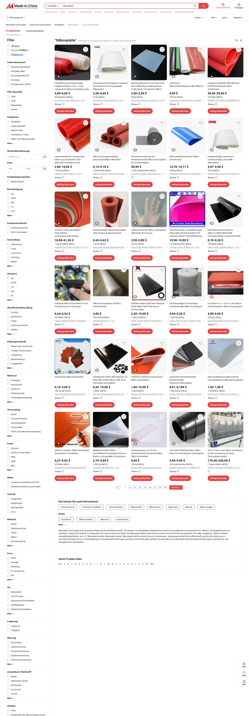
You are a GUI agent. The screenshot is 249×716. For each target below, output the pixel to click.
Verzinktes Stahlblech (91, 507)
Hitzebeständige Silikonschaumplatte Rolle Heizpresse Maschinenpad (109, 231)
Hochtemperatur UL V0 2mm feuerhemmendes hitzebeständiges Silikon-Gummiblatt (146, 453)
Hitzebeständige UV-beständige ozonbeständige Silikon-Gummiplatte (185, 305)
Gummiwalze (109, 12)
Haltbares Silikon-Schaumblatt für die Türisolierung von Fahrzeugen (71, 305)
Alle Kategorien (16, 17)
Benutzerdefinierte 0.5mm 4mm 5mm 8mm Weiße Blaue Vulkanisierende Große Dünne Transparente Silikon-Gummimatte (147, 86)
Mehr (61, 524)
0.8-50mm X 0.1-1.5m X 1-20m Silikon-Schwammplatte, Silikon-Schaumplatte (225, 305)
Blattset (188, 507)
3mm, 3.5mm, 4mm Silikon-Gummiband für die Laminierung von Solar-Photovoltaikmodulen (225, 453)
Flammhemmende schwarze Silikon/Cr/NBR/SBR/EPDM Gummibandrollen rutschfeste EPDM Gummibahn (224, 233)
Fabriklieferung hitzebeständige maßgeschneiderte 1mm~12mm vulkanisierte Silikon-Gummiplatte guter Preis (72, 86)
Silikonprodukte (86, 12)
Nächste (175, 487)
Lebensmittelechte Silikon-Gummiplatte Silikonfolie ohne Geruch (148, 231)
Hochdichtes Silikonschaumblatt (69, 376)
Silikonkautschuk (123, 12)
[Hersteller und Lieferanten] (21, 6)
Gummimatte (137, 12)
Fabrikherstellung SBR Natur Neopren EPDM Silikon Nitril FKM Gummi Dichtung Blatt (148, 306)
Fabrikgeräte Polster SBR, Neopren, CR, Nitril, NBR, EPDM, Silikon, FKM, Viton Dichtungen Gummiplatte (110, 379)
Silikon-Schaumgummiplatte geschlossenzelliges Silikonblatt (107, 158)
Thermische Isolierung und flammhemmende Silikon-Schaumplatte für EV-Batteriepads (148, 159)
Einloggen (238, 7)
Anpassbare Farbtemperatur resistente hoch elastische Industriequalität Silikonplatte (110, 86)
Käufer (198, 17)
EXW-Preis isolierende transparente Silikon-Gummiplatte (146, 378)
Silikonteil (97, 12)
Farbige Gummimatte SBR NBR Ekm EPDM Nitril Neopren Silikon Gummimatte (224, 86)
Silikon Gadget (206, 507)
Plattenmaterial (68, 507)
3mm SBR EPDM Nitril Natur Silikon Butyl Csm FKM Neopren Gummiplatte (186, 452)
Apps (224, 17)
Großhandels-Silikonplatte (184, 12)
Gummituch (72, 12)
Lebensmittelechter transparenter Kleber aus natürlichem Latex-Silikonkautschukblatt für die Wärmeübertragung (70, 159)
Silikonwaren (155, 507)
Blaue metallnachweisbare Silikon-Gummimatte (184, 158)
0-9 (60, 563)
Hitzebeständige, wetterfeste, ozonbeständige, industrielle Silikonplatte (221, 159)
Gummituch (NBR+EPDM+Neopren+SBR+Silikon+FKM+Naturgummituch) (187, 84)
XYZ (152, 563)
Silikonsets (173, 507)
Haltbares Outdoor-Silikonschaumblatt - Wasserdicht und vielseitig (72, 452)
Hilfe (213, 17)
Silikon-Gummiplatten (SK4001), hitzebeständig (107, 305)
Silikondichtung (166, 12)
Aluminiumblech (116, 507)
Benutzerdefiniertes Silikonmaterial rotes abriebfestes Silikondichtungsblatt (225, 378)
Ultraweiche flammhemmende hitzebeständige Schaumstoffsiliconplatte (182, 379)
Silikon (63, 12)
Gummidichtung (151, 12)
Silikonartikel (136, 507)
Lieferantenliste (35, 31)
